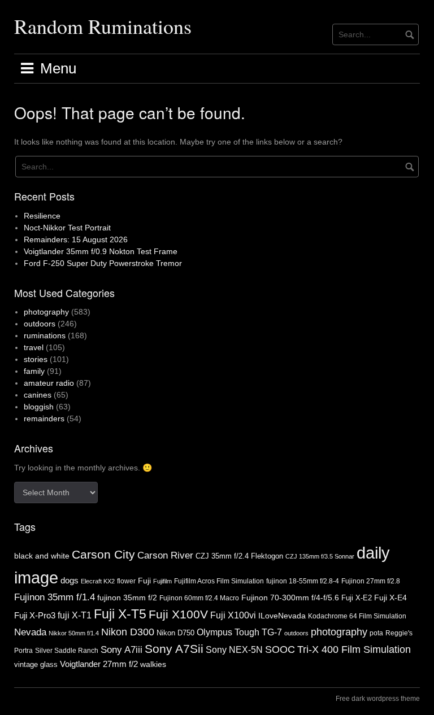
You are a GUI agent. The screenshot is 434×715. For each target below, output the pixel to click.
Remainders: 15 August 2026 (76, 239)
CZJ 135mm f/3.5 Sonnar (319, 556)
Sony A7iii (121, 649)
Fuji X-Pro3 (34, 615)
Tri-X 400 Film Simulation (354, 649)
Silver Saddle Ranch (66, 651)
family (34, 371)
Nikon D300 (127, 632)
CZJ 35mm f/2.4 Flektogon (239, 556)
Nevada (30, 632)
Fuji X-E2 (356, 598)
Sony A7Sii (174, 648)
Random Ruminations (103, 26)
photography (46, 311)
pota (376, 633)
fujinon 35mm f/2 (127, 597)
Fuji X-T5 (120, 614)
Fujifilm (162, 581)
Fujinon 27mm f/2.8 (370, 581)
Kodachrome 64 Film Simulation (357, 616)
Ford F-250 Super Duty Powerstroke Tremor (103, 263)
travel (34, 347)
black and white (42, 555)
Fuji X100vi (233, 615)
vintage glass (36, 664)
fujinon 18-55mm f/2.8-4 (302, 581)
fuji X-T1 (75, 615)
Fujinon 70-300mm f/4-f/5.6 (290, 597)
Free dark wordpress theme (378, 699)
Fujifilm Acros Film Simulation (219, 581)
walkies (153, 664)
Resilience (42, 215)
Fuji (144, 580)
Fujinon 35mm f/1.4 (54, 597)
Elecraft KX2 (98, 581)
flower (126, 581)
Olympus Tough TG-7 (239, 632)
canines (37, 394)
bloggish (39, 406)
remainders (44, 418)
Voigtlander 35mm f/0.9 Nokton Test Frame (100, 251)
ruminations (45, 335)
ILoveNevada (282, 615)
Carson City (103, 554)
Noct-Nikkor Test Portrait (67, 227)
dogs (69, 580)
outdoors (39, 323)
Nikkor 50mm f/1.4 (74, 633)
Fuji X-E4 (390, 597)
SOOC (280, 649)
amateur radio (49, 382)
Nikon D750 (175, 633)
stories (35, 359)
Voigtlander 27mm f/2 (99, 664)
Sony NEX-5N (234, 650)
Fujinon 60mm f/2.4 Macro (199, 598)
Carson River (165, 555)
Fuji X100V (178, 614)
